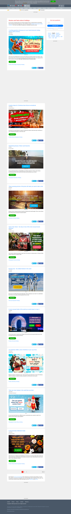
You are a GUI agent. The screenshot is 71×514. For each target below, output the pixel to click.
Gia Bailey (11, 34)
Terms (17, 501)
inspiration (39, 8)
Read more (12, 61)
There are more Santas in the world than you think (21, 390)
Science (44, 8)
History (34, 8)
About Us (26, 501)
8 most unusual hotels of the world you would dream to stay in (24, 309)
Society (17, 8)
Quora (48, 8)
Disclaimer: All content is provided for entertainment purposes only (18, 509)
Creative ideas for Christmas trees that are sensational (22, 105)
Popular (13, 8)
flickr (26, 291)
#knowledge (14, 64)
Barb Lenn (11, 352)
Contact (8, 501)
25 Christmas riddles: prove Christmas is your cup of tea (23, 349)
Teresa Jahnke (12, 433)
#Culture (10, 64)
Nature (21, 8)
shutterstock (26, 54)
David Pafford (12, 108)
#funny (13, 137)
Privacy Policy (49, 28)
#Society (10, 300)
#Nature (18, 218)
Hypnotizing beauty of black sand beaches (19, 145)
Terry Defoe (11, 148)
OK (53, 1)
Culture (30, 8)
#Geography (11, 177)
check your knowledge (18, 476)
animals (25, 8)
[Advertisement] (26, 86)
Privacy (13, 501)
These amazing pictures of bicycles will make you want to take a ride (26, 186)
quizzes (36, 479)
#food (16, 463)
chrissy (11, 271)
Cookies (21, 501)
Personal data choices (10, 511)
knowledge (53, 8)
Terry (10, 189)
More (61, 8)
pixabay (26, 332)
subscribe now (55, 25)
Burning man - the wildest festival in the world (20, 268)
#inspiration (19, 64)
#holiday (22, 64)
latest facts (31, 479)
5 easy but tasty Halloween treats (17, 430)
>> (43, 471)
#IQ (12, 381)
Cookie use (52, 28)
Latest (9, 8)
